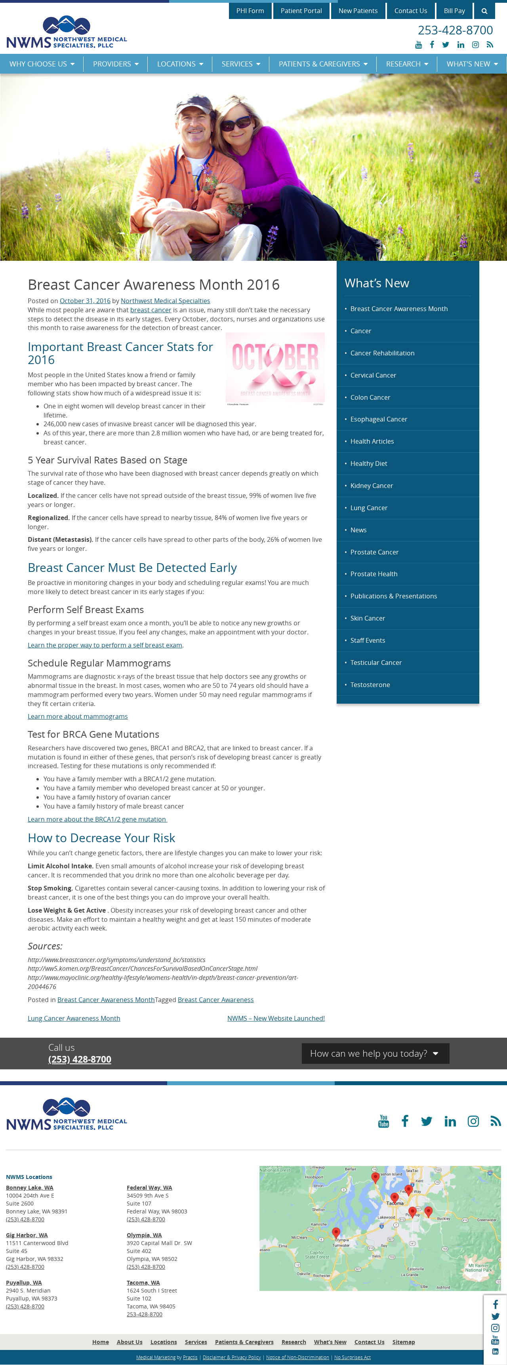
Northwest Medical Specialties (165, 300)
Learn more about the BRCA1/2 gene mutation (98, 819)
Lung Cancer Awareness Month (74, 1018)
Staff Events (368, 640)
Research (403, 63)
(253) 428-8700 (79, 1059)
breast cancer (151, 310)
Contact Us (411, 10)
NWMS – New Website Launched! (276, 1018)
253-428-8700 (144, 1314)
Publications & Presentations (394, 596)
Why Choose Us (38, 63)
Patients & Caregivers (319, 63)
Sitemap (404, 1342)
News (359, 530)
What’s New (330, 1342)
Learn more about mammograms (78, 716)
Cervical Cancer (373, 375)
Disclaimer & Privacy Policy (232, 1357)
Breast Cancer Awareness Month (399, 308)
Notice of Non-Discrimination (297, 1357)
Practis (190, 1357)
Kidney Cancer (372, 485)
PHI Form (250, 10)
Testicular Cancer (376, 662)
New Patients (358, 10)
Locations (176, 63)
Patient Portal (301, 10)
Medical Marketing (155, 1357)
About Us (130, 1342)
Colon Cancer (371, 397)
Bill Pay (454, 10)
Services (237, 63)
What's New (468, 63)
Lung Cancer (369, 507)
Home (100, 1342)
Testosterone (370, 684)
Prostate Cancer (375, 552)
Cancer (361, 331)
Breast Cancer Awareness (216, 999)
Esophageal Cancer (379, 419)
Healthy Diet (369, 463)
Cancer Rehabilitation (383, 353)
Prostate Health (374, 574)
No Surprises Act (352, 1357)
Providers (112, 63)
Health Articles (372, 441)
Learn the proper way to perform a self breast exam (105, 645)
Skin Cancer (368, 618)
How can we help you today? (370, 1053)
